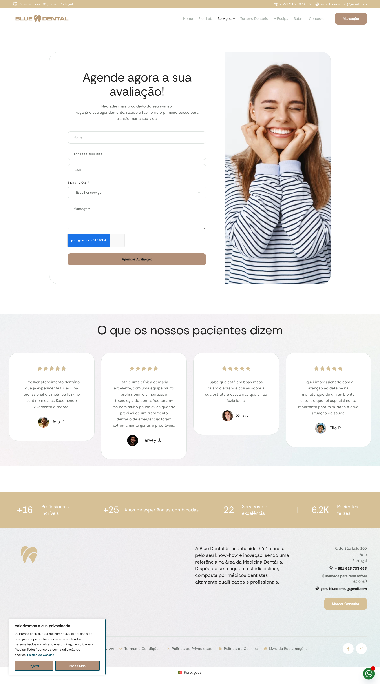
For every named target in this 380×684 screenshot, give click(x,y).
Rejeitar (34, 666)
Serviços (79, 182)
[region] (57, 647)
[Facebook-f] (348, 648)
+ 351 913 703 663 (351, 568)
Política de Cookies (40, 655)
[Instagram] (361, 648)
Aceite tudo (77, 666)
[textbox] (135, 192)
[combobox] (137, 192)
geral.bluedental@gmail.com (344, 588)
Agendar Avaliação (137, 259)
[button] (43, 4)
